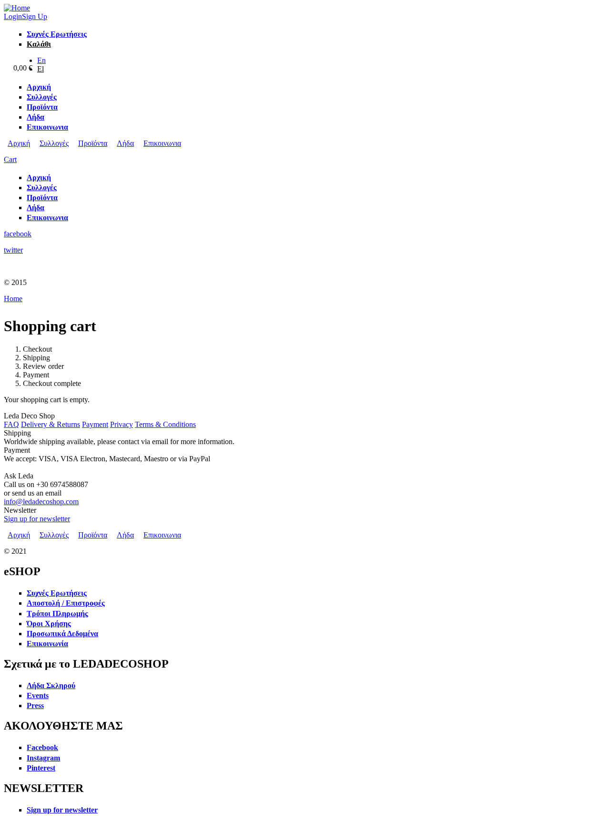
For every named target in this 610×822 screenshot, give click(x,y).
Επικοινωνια (162, 143)
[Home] (17, 8)
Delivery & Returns (50, 424)
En (41, 60)
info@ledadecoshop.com (41, 501)
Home (13, 298)
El (40, 69)
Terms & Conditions (165, 424)
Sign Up (34, 16)
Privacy (121, 424)
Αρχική (19, 143)
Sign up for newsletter (37, 519)
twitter (13, 250)
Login (13, 16)
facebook (17, 234)
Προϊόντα (92, 143)
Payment (95, 424)
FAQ (11, 424)
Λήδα (125, 143)
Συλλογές (54, 143)
